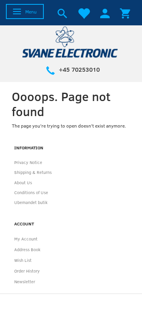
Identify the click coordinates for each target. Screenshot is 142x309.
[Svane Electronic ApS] (71, 41)
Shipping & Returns (33, 172)
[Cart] (125, 12)
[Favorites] (83, 12)
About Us (23, 182)
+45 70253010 (79, 69)
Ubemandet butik (31, 202)
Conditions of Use (31, 192)
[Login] (105, 12)
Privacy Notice (28, 162)
